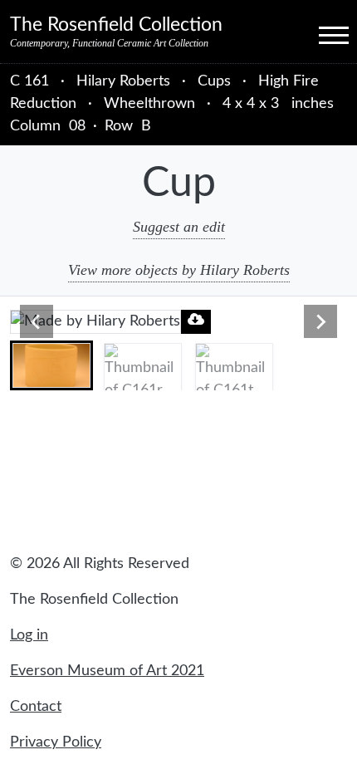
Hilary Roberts (125, 81)
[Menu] (319, 34)
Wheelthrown (149, 103)
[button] (51, 365)
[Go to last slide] (36, 321)
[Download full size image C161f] (196, 319)
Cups (214, 81)
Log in (29, 635)
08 (77, 126)
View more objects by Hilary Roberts (179, 270)
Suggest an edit (179, 226)
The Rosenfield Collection (116, 25)
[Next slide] (320, 321)
